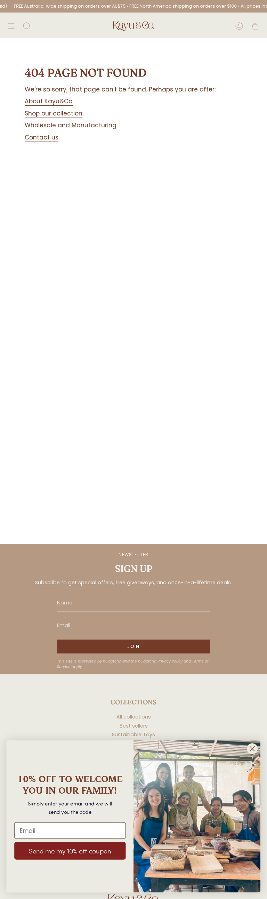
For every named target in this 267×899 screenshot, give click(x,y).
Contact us (41, 137)
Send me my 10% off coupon (70, 851)
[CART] (255, 26)
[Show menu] (11, 26)
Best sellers (134, 725)
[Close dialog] (252, 749)
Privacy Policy (170, 661)
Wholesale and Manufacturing (70, 125)
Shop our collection (53, 113)
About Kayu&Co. (49, 101)
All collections (133, 716)
